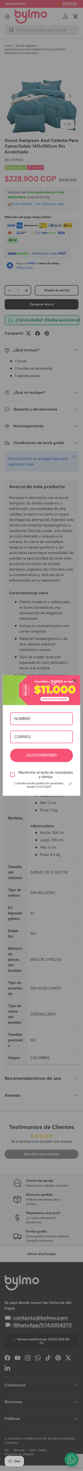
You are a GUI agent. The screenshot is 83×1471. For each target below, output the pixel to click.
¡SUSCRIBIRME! (41, 755)
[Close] (74, 680)
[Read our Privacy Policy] (70, 784)
